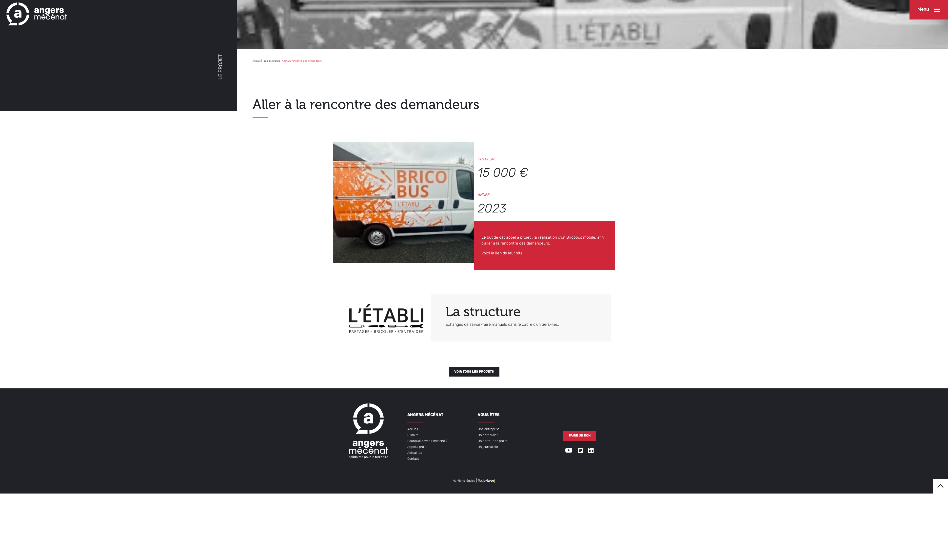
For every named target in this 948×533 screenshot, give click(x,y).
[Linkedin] (591, 451)
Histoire (412, 435)
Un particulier (488, 435)
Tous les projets (271, 61)
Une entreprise (488, 429)
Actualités (414, 453)
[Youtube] (568, 451)
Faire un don (580, 435)
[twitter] (580, 451)
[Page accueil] (35, 12)
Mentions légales (464, 480)
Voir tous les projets (474, 371)
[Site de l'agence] (486, 480)
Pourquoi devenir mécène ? (427, 441)
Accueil (256, 61)
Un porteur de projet (493, 441)
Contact (413, 458)
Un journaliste (488, 447)
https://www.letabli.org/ (549, 253)
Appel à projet (417, 447)
